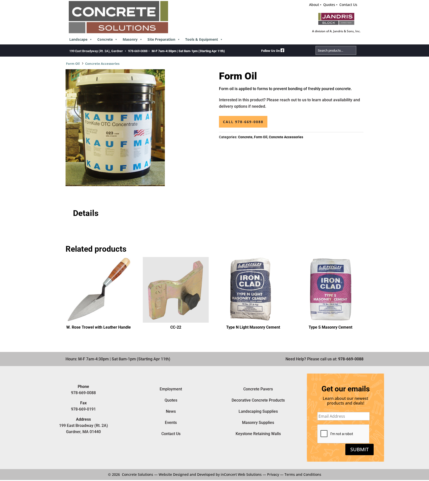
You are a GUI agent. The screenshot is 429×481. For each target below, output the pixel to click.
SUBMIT (359, 449)
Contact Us (348, 4)
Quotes (329, 4)
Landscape (78, 39)
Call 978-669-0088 (243, 121)
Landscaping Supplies (258, 411)
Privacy (273, 474)
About (314, 4)
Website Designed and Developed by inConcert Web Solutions (210, 474)
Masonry (130, 39)
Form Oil (73, 63)
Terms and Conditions (303, 474)
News (171, 411)
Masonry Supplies (258, 422)
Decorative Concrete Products (258, 400)
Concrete (105, 39)
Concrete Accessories (102, 63)
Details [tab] (86, 213)
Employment (171, 389)
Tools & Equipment (201, 39)
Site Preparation (161, 39)
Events (171, 422)
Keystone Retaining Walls (258, 433)
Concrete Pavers (258, 389)
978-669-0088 (137, 51)
